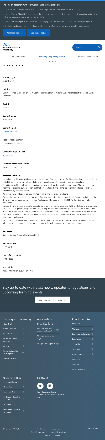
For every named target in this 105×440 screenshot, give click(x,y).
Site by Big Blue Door (94, 428)
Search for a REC (9, 392)
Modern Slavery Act (79, 369)
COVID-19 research (17, 57)
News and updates (78, 354)
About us (52, 61)
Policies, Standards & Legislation (10, 339)
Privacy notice (56, 429)
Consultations (76, 339)
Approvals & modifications (87, 57)
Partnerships (76, 344)
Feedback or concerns (52, 435)
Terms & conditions (38, 432)
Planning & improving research (52, 57)
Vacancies (75, 364)
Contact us (41, 429)
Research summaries (10, 359)
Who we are (76, 329)
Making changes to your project (46, 337)
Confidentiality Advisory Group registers (11, 352)
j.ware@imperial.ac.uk (11, 131)
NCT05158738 (8, 155)
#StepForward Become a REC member (11, 411)
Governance (76, 349)
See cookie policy (38, 33)
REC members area (9, 405)
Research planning (9, 328)
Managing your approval (46, 344)
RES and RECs (8, 387)
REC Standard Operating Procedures (11, 398)
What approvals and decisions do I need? (44, 329)
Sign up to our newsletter (53, 300)
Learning (6, 346)
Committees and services (81, 334)
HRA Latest (76, 359)
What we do (76, 324)
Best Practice (7, 333)
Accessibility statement (59, 432)
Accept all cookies (14, 33)
